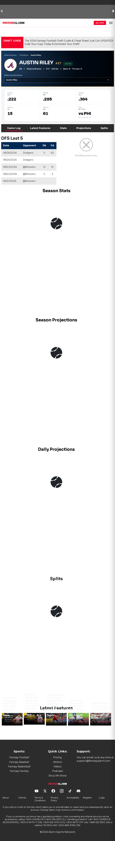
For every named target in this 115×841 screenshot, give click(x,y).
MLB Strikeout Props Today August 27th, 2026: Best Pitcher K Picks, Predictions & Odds (56, 705)
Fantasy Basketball (19, 766)
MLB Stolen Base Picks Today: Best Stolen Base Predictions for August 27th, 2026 (76, 709)
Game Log (14, 128)
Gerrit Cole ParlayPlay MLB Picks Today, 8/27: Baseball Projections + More (11, 707)
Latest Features (40, 128)
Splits (104, 128)
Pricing (57, 757)
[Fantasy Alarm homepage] (13, 23)
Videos (57, 766)
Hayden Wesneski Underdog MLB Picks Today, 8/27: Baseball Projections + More (33, 704)
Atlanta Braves (10, 55)
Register (87, 797)
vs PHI (84, 113)
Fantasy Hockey (19, 771)
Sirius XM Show (58, 775)
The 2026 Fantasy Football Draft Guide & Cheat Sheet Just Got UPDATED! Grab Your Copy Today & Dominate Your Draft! (69, 42)
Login (102, 797)
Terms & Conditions (40, 799)
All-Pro (100, 23)
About (5, 797)
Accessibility (73, 797)
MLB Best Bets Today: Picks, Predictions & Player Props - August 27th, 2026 (100, 710)
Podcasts (57, 771)
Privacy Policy (54, 799)
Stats (63, 128)
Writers (57, 762)
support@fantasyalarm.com (93, 760)
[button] (111, 23)
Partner (22, 797)
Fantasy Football (19, 757)
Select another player (13, 75)
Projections (83, 128)
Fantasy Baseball (19, 762)
